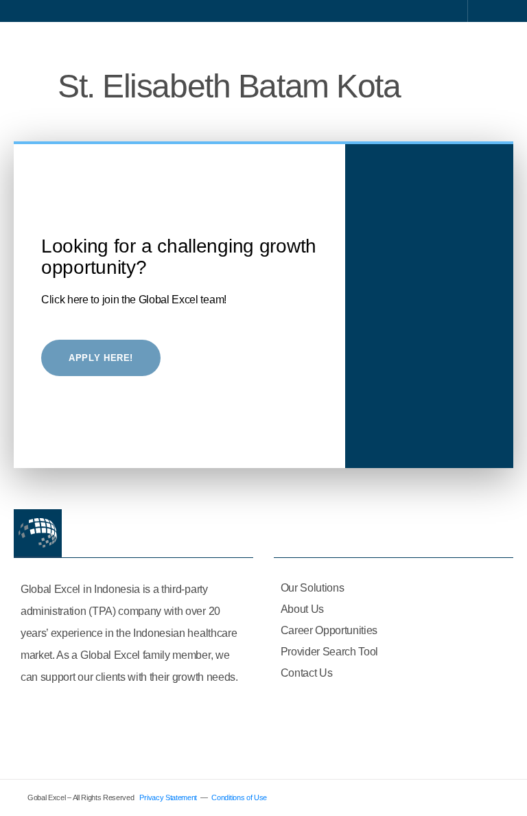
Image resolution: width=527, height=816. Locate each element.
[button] (496, 43)
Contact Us (307, 673)
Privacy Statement (168, 797)
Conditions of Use (239, 797)
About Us (302, 609)
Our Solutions (312, 588)
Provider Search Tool (330, 651)
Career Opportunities (329, 630)
